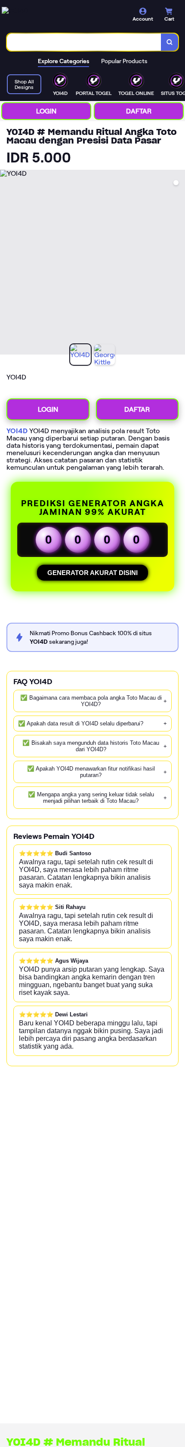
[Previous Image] (7, 263)
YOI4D (17, 430)
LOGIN (46, 111)
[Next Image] (178, 263)
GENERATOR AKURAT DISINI (92, 572)
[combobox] (84, 42)
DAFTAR (138, 111)
